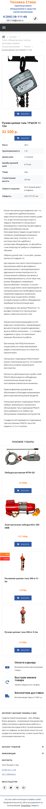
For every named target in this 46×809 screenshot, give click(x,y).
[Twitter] (10, 787)
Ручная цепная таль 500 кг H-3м (21, 632)
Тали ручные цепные (11, 47)
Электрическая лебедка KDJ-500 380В (22, 526)
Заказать (24, 114)
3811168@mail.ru (15, 20)
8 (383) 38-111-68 (15, 16)
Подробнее (26, 806)
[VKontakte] (17, 787)
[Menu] (4, 27)
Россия (27, 47)
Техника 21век (23, 2)
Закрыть (35, 806)
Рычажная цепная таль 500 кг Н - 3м (22, 580)
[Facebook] (4, 787)
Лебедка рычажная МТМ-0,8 (19, 472)
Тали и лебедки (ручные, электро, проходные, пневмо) (16, 41)
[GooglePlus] (23, 787)
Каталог (13, 37)
